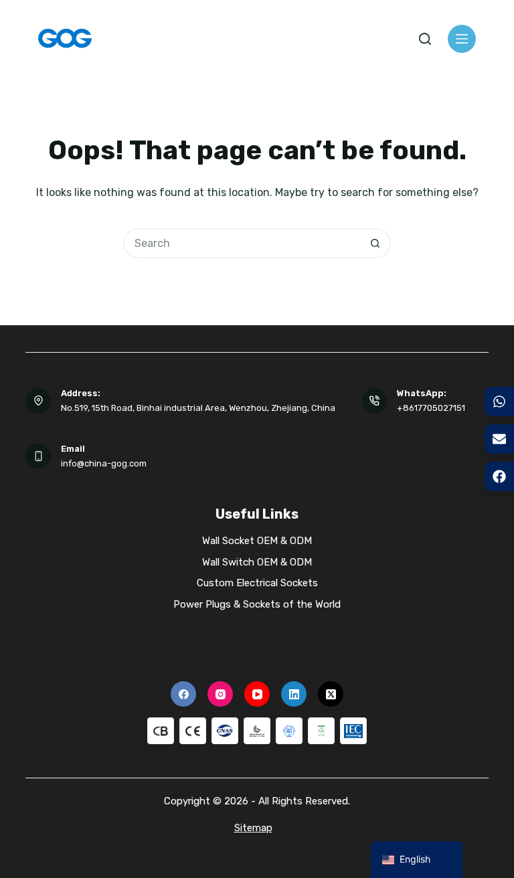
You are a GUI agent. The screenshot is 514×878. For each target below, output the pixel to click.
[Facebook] (183, 694)
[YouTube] (257, 694)
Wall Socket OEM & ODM (257, 541)
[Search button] (376, 243)
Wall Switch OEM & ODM (257, 562)
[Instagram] (220, 694)
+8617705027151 (431, 408)
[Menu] (462, 39)
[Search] (425, 39)
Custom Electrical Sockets (257, 583)
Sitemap (253, 828)
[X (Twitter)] (330, 694)
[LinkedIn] (293, 694)
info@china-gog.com (104, 463)
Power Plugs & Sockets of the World (257, 604)
